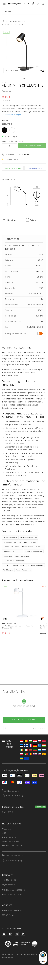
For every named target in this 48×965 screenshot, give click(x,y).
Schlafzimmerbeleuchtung (13, 565)
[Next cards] (10, 728)
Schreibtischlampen (35, 565)
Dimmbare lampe (10, 537)
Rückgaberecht (9, 837)
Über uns (6, 829)
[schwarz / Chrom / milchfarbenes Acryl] (6, 619)
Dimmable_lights (15, 21)
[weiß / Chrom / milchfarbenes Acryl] (4, 619)
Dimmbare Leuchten (28, 537)
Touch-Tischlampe (24, 570)
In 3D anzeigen (12, 71)
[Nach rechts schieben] (28, 78)
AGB (4, 833)
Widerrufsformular (10, 841)
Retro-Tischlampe (22, 556)
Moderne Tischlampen (33, 551)
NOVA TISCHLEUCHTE (10, 623)
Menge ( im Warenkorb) (12, 141)
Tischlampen (8, 570)
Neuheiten (7, 556)
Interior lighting (30, 542)
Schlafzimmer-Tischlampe (13, 561)
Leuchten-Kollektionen (12, 551)
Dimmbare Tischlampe (12, 542)
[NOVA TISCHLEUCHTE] (20, 602)
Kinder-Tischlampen (11, 547)
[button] (4, 3)
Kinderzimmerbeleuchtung (33, 547)
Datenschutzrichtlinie (12, 845)
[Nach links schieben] (19, 78)
